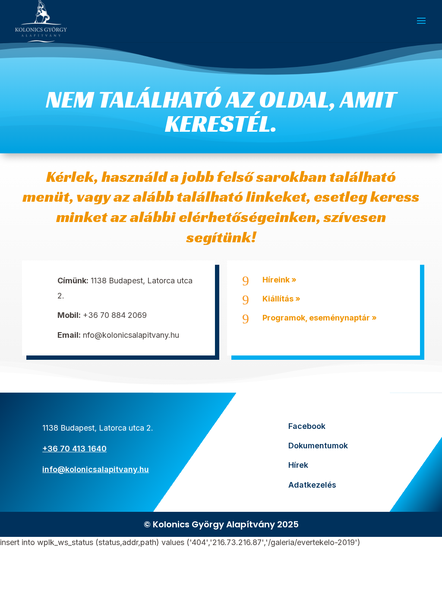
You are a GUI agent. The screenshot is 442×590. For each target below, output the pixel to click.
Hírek (298, 464)
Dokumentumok (318, 445)
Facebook (306, 426)
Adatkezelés (312, 484)
